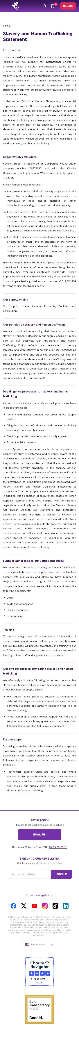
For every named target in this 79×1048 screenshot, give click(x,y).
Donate (68, 5)
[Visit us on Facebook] (13, 906)
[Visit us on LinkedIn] (66, 906)
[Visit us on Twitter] (24, 906)
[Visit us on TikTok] (55, 906)
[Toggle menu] (6, 6)
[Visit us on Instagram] (45, 906)
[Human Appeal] (15, 6)
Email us (39, 834)
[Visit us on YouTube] (34, 906)
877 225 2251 (58, 847)
